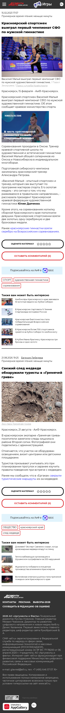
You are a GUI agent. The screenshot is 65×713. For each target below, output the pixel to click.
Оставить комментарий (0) (32, 256)
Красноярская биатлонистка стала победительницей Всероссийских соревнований (32, 322)
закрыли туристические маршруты (32, 477)
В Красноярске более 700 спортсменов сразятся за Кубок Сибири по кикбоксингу (36, 330)
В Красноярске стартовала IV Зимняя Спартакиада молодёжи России (33, 310)
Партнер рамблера (29, 698)
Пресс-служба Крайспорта (31, 85)
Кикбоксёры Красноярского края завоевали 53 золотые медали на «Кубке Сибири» (37, 300)
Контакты (9, 602)
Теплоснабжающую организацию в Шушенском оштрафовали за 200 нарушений (37, 558)
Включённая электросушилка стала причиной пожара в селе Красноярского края (38, 578)
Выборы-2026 (41, 602)
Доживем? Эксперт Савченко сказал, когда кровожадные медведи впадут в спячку (36, 547)
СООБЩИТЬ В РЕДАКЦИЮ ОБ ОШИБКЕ (26, 606)
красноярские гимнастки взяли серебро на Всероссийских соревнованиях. (30, 230)
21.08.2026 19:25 (10, 357)
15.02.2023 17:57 (10, 12)
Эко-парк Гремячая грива (16, 424)
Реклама (24, 602)
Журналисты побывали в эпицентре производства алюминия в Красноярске (35, 568)
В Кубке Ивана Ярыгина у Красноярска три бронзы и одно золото (36, 340)
